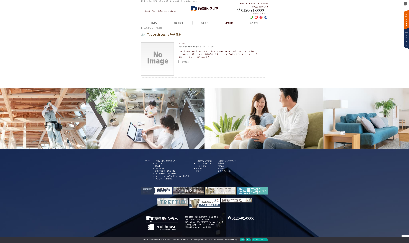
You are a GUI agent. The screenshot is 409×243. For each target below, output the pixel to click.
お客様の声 (159, 168)
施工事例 (204, 23)
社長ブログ (200, 168)
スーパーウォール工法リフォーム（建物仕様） (173, 176)
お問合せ (221, 166)
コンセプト (179, 23)
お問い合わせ (263, 3)
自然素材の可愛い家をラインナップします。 (198, 46)
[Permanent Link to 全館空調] (188, 191)
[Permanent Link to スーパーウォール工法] (220, 191)
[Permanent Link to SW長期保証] (236, 200)
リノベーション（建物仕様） (166, 173)
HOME (154, 23)
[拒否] (406, 240)
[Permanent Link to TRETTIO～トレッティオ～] (172, 202)
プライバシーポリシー (226, 171)
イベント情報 (201, 166)
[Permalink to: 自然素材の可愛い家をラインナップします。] (159, 59)
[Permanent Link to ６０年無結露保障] (204, 203)
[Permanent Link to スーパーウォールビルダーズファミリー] (156, 191)
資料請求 (406, 19)
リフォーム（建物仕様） (164, 179)
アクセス (253, 3)
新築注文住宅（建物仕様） (165, 171)
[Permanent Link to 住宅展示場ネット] (252, 191)
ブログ (198, 171)
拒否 (248, 240)
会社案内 (244, 3)
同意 (242, 240)
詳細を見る (185, 62)
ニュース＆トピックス (204, 163)
